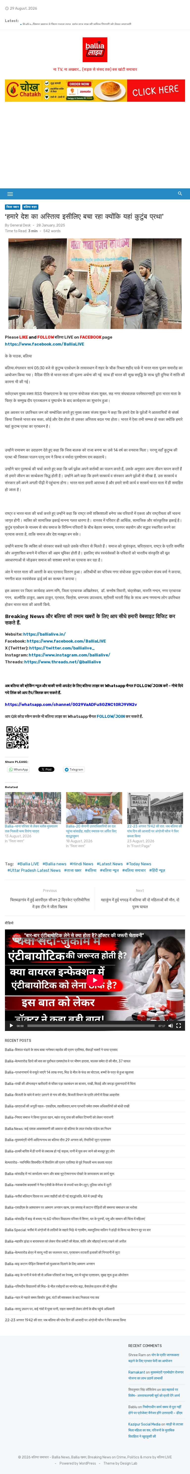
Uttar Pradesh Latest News (35, 870)
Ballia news (55, 864)
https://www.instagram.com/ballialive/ (69, 655)
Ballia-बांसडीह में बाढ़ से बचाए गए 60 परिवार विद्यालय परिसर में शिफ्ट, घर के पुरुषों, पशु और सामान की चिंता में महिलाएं (75, 1219)
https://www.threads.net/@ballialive (62, 662)
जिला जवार (12, 207)
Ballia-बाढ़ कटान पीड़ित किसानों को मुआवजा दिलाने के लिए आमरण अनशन (50, 1264)
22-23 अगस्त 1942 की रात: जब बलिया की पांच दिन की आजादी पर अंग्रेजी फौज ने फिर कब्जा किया (154, 831)
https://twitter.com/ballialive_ (62, 648)
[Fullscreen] (178, 1025)
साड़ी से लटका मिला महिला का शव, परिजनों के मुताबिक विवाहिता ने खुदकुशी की (155, 1430)
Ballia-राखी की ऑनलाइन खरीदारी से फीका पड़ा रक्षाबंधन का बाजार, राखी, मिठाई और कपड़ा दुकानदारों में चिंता (70, 1084)
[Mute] (170, 1025)
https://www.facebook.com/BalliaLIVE (66, 641)
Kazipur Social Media (144, 1424)
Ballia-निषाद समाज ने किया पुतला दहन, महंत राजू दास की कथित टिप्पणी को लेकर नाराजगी (59, 1117)
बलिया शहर (30, 207)
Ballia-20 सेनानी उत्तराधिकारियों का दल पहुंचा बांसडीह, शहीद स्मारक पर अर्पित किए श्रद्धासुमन (91, 831)
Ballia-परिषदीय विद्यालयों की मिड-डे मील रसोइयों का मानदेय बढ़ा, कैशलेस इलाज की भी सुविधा (61, 1286)
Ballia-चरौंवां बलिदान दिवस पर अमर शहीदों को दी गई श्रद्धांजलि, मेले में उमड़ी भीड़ (54, 1196)
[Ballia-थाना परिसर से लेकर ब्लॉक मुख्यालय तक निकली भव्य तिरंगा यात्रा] (33, 808)
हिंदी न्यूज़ (158, 870)
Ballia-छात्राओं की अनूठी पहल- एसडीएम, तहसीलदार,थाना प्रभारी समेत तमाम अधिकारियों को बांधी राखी (85, 21)
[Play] (11, 1025)
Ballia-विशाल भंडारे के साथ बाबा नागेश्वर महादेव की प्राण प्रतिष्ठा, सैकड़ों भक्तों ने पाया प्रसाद (61, 1050)
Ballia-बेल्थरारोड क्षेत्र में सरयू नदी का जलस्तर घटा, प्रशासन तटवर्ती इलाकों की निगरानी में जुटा (62, 1252)
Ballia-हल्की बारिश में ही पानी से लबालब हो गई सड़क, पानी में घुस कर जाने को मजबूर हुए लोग (60, 1151)
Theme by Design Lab (120, 1463)
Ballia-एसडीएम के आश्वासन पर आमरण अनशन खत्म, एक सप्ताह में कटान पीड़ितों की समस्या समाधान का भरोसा (71, 1207)
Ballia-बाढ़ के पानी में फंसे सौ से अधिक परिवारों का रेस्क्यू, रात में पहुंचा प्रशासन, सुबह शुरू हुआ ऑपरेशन (66, 1275)
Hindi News (82, 864)
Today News (140, 864)
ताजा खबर (74, 870)
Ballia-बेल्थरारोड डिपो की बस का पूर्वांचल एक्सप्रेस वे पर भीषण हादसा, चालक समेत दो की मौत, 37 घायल (67, 1061)
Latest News (111, 864)
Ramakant (136, 1372)
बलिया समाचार (135, 870)
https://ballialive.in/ (44, 634)
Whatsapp (115, 685)
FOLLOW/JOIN (148, 685)
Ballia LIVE (29, 864)
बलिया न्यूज (111, 870)
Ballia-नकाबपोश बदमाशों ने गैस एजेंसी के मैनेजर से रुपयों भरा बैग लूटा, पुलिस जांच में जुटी (58, 1185)
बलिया (92, 870)
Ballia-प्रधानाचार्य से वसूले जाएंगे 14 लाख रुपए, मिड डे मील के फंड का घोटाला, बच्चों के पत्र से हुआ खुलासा (69, 1072)
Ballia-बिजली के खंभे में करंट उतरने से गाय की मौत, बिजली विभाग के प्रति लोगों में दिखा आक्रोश (62, 1095)
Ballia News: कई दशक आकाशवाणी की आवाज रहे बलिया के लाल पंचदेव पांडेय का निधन (58, 1129)
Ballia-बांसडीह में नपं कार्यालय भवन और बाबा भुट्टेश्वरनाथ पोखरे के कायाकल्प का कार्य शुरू (59, 1174)
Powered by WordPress (78, 1463)
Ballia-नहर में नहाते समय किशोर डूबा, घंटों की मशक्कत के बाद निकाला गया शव (52, 1298)
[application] (95, 980)
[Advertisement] (95, 143)
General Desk (20, 225)
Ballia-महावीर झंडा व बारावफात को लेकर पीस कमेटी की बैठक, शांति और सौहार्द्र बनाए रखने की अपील (65, 1241)
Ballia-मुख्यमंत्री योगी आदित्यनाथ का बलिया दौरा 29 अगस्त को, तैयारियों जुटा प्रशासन (58, 1140)
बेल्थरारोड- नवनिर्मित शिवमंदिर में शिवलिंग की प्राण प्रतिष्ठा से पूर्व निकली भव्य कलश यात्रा (58, 1162)
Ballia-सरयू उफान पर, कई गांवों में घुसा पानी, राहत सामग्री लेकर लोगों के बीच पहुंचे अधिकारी (60, 1309)
